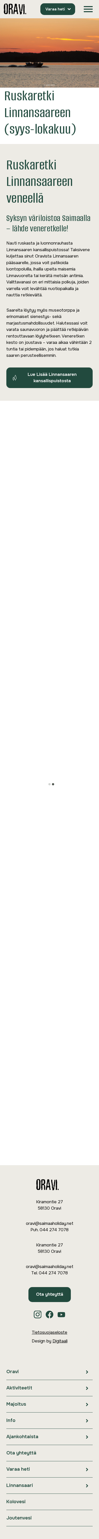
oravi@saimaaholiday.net (49, 1223)
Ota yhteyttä (49, 1294)
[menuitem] (49, 1372)
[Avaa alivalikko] (87, 1372)
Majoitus (16, 1404)
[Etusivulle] (15, 9)
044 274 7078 (54, 1229)
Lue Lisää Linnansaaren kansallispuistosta (52, 378)
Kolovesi (16, 1502)
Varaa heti (55, 9)
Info (10, 1420)
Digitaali (60, 1341)
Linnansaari (19, 1485)
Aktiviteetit (19, 1388)
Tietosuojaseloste (49, 1332)
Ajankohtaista (22, 1437)
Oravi (12, 1372)
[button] (88, 9)
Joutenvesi (19, 1518)
